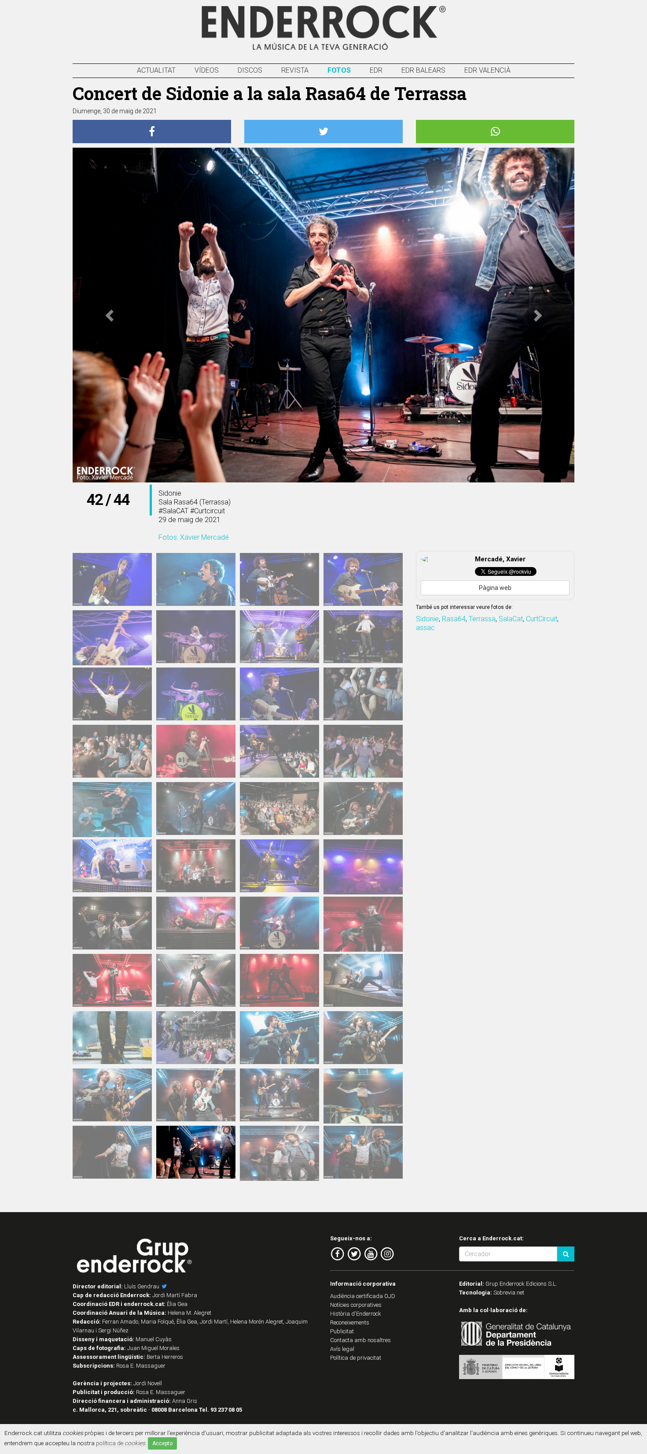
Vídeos (207, 70)
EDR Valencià (487, 70)
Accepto (162, 1443)
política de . (121, 1443)
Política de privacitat (355, 1357)
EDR (376, 70)
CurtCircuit (541, 619)
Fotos (339, 70)
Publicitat (342, 1331)
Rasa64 (454, 619)
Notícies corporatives (356, 1305)
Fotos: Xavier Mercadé (193, 537)
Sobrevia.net (508, 1292)
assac (425, 627)
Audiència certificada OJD (362, 1296)
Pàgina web (495, 587)
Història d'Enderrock (355, 1313)
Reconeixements (349, 1322)
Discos (250, 70)
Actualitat (156, 70)
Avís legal (342, 1349)
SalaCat (511, 619)
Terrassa (482, 619)
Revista (295, 70)
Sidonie (427, 619)
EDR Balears (423, 70)
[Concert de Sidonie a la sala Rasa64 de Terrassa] (112, 579)
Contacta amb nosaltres (360, 1340)
